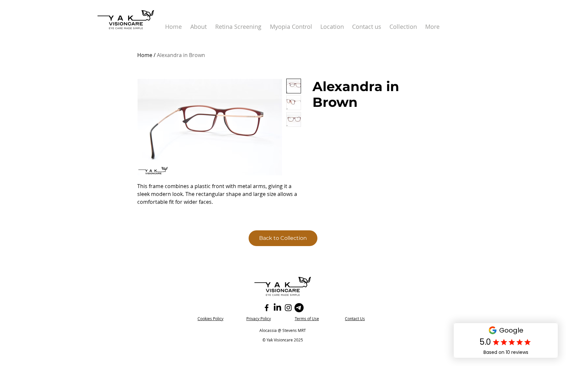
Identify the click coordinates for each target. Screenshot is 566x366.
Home (144, 55)
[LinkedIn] (277, 307)
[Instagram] (288, 307)
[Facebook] (266, 307)
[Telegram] (299, 307)
